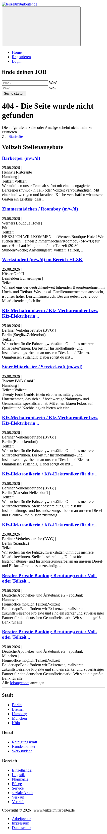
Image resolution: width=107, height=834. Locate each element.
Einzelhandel (22, 770)
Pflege (17, 784)
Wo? (52, 88)
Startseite (16, 136)
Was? (53, 83)
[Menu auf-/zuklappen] (41, 26)
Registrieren (21, 57)
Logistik (18, 775)
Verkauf (18, 797)
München (19, 718)
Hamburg (19, 714)
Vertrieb (18, 802)
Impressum (20, 823)
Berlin (17, 705)
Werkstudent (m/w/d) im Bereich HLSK (42, 259)
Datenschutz (21, 828)
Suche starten (14, 93)
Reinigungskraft (24, 742)
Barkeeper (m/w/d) (21, 158)
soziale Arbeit (22, 793)
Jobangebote (19, 683)
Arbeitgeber (21, 819)
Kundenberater (23, 746)
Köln (16, 723)
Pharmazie (20, 779)
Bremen (18, 709)
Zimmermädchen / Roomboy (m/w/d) (40, 208)
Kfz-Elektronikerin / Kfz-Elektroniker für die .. (49, 473)
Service (18, 788)
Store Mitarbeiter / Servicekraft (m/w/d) (42, 366)
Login (16, 61)
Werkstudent (22, 751)
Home (17, 52)
